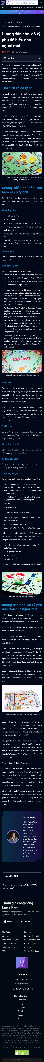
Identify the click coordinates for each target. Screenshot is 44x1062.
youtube (21, 1015)
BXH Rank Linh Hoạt (32, 939)
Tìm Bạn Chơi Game (31, 951)
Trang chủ (6, 8)
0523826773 (22, 984)
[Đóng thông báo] (42, 12)
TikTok (27, 921)
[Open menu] (41, 2)
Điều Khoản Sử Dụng (10, 939)
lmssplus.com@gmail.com (22, 979)
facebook (22, 1000)
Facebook (11, 921)
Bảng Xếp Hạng (16, 8)
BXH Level (28, 947)
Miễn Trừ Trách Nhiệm (10, 947)
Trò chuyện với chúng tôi (22, 989)
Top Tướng (30, 8)
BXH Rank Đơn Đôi (31, 936)
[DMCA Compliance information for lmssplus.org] (22, 1052)
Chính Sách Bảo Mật (9, 943)
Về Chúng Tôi (7, 936)
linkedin (21, 1007)
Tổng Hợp (19, 22)
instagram (22, 1003)
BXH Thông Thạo (30, 943)
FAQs (4, 951)
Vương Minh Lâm (30, 817)
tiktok (20, 1011)
